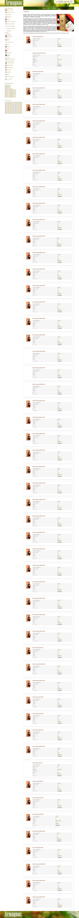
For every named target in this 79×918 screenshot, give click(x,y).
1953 (6, 107)
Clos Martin (9, 30)
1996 (8, 113)
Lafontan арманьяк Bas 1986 (37, 713)
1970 (13, 109)
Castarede (9, 14)
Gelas (8, 44)
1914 (13, 103)
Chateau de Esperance (11, 21)
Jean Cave (7, 48)
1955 (11, 107)
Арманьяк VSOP (8, 86)
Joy (7, 50)
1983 (11, 111)
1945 (21, 105)
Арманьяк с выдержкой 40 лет (10, 94)
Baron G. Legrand (10, 12)
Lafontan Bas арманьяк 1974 (37, 36)
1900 (18, 102)
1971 (16, 109)
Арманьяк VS (7, 85)
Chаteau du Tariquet (11, 28)
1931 (21, 104)
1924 (6, 104)
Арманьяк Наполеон (9, 88)
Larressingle (7, 57)
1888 (8, 102)
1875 (6, 102)
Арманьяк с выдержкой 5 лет (10, 95)
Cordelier (6, 32)
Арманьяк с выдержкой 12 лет (10, 90)
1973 (21, 109)
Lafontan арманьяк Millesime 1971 (38, 153)
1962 (11, 108)
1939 (6, 105)
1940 (8, 105)
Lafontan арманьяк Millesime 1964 (38, 515)
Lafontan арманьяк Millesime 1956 (38, 896)
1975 (8, 110)
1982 (8, 111)
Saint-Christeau (10, 67)
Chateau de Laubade (11, 23)
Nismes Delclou (10, 65)
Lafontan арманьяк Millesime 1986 (38, 252)
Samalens (9, 72)
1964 (16, 108)
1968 (8, 109)
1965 (18, 108)
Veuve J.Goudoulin (10, 76)
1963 (13, 108)
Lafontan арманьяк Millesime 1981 (38, 104)
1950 (16, 106)
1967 (6, 109)
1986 (18, 111)
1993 (18, 112)
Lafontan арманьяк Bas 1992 (37, 797)
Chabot (8, 19)
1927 (13, 104)
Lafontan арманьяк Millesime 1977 (38, 417)
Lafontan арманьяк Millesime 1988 (38, 170)
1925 (8, 104)
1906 (6, 103)
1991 (13, 112)
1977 (13, 110)
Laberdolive (9, 52)
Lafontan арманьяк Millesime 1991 (38, 268)
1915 (16, 103)
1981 (6, 111)
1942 (13, 105)
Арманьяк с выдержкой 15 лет (10, 91)
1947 (8, 106)
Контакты (54, 8)
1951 (18, 106)
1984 (13, 111)
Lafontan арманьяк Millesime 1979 (38, 400)
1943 (16, 105)
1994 (21, 112)
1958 (18, 107)
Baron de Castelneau (9, 8)
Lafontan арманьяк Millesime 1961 (38, 680)
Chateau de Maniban (11, 26)
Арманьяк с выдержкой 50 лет (10, 96)
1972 (18, 109)
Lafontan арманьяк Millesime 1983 (38, 351)
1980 (21, 110)
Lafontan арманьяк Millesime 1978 (38, 87)
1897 (13, 102)
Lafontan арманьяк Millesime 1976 (38, 746)
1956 (13, 107)
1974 (6, 110)
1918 (18, 103)
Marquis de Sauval (10, 62)
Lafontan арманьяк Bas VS (37, 762)
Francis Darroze (10, 42)
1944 (18, 105)
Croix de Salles (8, 34)
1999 (16, 113)
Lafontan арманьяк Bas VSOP (37, 814)
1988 (6, 112)
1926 (11, 104)
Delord (8, 39)
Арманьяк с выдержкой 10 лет (10, 89)
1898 (16, 102)
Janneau (8, 46)
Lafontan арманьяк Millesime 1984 (38, 598)
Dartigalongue (9, 36)
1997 (11, 113)
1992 (16, 112)
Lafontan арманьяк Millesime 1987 (38, 285)
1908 (8, 103)
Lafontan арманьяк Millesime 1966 (38, 863)
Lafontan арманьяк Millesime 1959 (38, 581)
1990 (11, 112)
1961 (8, 108)
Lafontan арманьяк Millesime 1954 (38, 186)
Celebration (9, 16)
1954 (8, 107)
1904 (21, 102)
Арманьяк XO (7, 87)
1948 (11, 106)
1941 (11, 105)
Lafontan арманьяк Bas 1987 (37, 781)
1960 (6, 108)
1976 (11, 110)
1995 (6, 113)
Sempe (8, 74)
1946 (6, 106)
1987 (21, 111)
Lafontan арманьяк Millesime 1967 (38, 219)
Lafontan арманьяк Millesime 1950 (38, 120)
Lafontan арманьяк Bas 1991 (37, 647)
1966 (21, 108)
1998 (13, 113)
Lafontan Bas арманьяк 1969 (37, 71)
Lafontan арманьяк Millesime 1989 (38, 318)
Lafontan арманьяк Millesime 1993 (38, 203)
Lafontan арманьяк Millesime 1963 (38, 532)
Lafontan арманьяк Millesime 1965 (38, 880)
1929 (16, 104)
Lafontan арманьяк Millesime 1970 (38, 565)
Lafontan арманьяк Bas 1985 (37, 696)
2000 (18, 113)
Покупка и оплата (46, 8)
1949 (13, 106)
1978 (16, 110)
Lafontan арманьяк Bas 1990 (37, 847)
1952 (21, 106)
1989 (8, 112)
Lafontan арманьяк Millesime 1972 (38, 466)
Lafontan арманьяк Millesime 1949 (38, 137)
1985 (16, 111)
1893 (11, 102)
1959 (21, 107)
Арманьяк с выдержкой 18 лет (10, 92)
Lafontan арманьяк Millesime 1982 (38, 367)
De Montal (7, 38)
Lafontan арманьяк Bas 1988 (37, 729)
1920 (21, 103)
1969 (11, 109)
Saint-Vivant (9, 69)
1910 (11, 103)
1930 (18, 104)
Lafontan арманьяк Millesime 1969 (38, 482)
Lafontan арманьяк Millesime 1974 (38, 433)
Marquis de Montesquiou (9, 61)
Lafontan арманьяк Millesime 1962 (38, 548)
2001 (21, 113)
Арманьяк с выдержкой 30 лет (10, 93)
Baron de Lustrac (10, 9)
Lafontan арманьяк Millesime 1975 (38, 301)
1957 (16, 107)
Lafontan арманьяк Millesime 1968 (38, 499)
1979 (18, 110)
